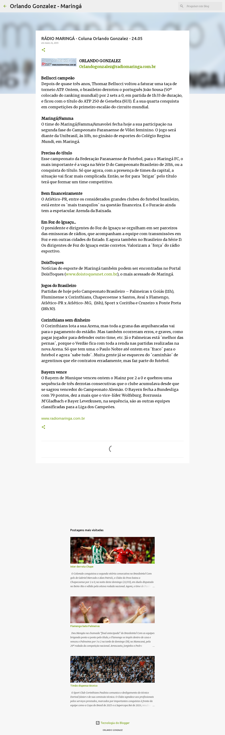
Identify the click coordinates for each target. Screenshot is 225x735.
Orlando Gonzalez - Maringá (46, 6)
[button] (43, 50)
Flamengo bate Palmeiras (85, 626)
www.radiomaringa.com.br (63, 418)
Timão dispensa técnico (84, 685)
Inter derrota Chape (81, 566)
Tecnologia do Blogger (115, 722)
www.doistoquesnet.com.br (91, 274)
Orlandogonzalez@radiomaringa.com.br (117, 66)
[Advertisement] (112, 493)
